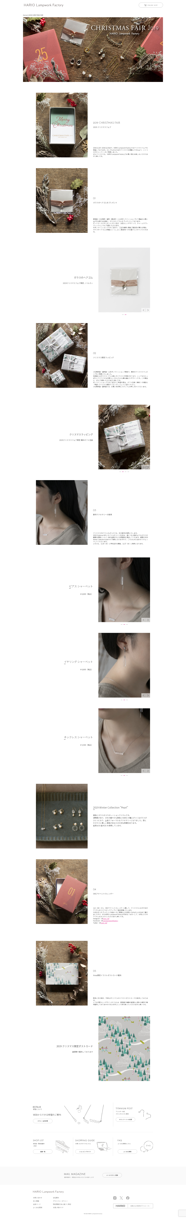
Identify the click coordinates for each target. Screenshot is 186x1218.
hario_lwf (106, 919)
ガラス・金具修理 (43, 1121)
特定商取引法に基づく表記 (62, 1204)
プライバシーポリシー (60, 1201)
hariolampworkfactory (110, 921)
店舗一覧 (42, 1151)
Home (25, 15)
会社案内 (56, 1198)
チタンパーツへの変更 (125, 1119)
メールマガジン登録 (112, 1175)
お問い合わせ (37, 1198)
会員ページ (37, 1204)
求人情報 (36, 1201)
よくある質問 (127, 1151)
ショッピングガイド (85, 1151)
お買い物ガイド (58, 1207)
